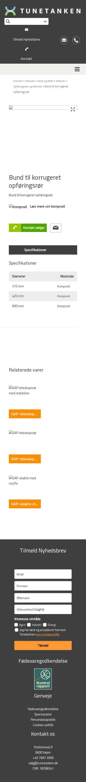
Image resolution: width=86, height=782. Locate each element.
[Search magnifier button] (7, 21)
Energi (52, 625)
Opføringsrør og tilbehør (27, 86)
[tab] (43, 250)
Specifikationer (35, 249)
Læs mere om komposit (46, 206)
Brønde (60, 81)
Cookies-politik (43, 724)
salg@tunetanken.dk (43, 763)
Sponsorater (43, 714)
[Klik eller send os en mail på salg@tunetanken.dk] (55, 228)
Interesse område (27, 618)
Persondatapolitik (43, 719)
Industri (29, 81)
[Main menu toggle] (78, 69)
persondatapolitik (47, 634)
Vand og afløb (45, 81)
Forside (17, 81)
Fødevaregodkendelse (43, 708)
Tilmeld (43, 645)
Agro (22, 625)
